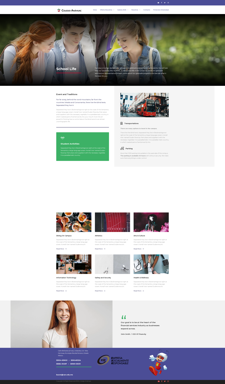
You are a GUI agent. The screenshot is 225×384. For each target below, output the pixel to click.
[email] (158, 3)
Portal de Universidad (161, 10)
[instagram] (168, 3)
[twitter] (164, 3)
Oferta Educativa (106, 10)
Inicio (95, 10)
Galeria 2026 (121, 10)
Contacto (146, 10)
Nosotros (134, 10)
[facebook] (161, 3)
